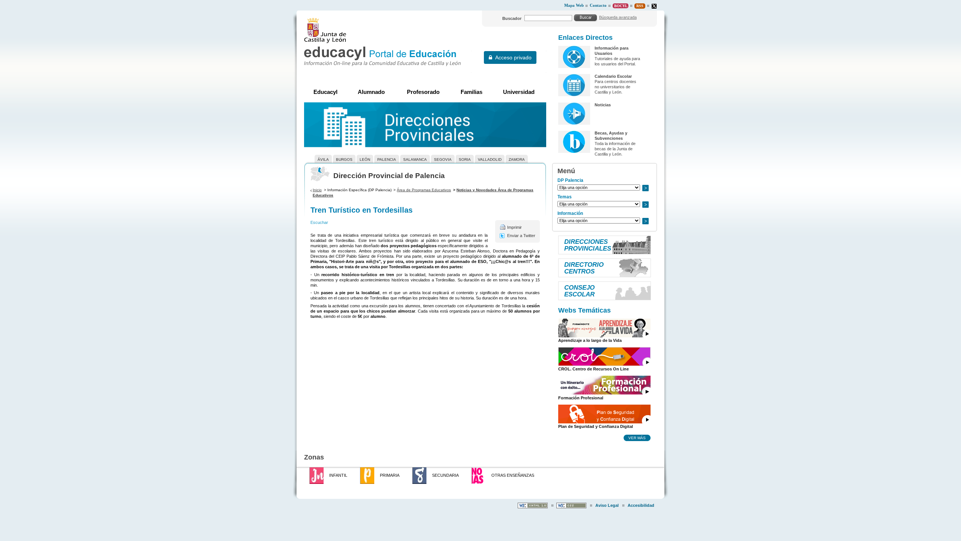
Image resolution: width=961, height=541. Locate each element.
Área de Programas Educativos (424, 190)
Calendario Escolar (613, 76)
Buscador (511, 18)
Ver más (637, 437)
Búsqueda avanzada (618, 17)
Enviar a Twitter (521, 235)
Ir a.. (645, 188)
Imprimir (514, 227)
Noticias (603, 105)
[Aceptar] (585, 18)
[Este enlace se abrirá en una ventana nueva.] (654, 6)
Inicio (317, 190)
